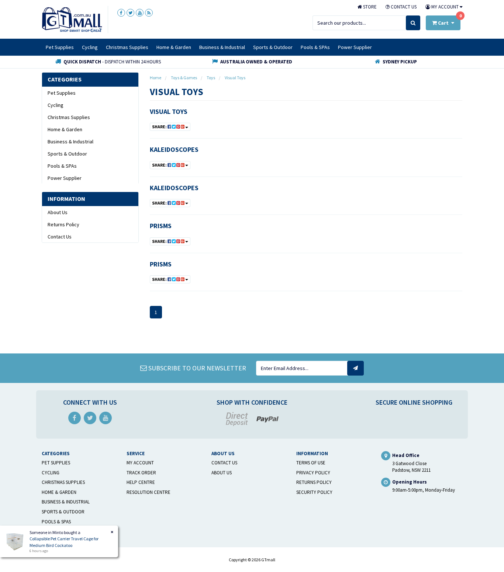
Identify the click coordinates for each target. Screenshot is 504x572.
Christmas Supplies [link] (69, 117)
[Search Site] (413, 22)
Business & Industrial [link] (70, 141)
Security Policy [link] (314, 492)
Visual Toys (168, 111)
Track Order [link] (141, 473)
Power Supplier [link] (65, 178)
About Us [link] (58, 212)
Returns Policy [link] (63, 224)
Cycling (90, 47)
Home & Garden (173, 47)
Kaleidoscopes (174, 149)
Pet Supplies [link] (62, 93)
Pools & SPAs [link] (62, 166)
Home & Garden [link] (65, 129)
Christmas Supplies (127, 47)
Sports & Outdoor (273, 47)
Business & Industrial (222, 47)
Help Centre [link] (141, 482)
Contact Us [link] (60, 236)
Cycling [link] (55, 105)
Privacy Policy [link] (313, 473)
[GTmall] (72, 19)
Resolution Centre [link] (148, 492)
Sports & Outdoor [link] (67, 153)
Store (369, 7)
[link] (121, 13)
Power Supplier (355, 47)
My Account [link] (140, 463)
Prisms (161, 226)
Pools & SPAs (315, 47)
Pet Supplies (60, 47)
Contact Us (403, 7)
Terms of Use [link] (310, 463)
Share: (160, 126)
